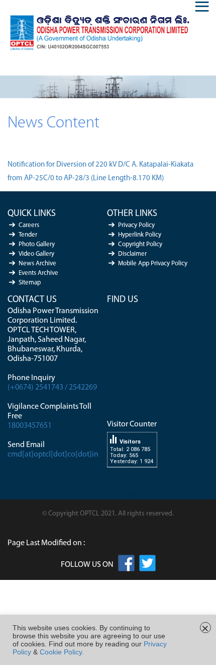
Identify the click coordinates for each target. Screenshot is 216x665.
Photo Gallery (37, 244)
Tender (28, 235)
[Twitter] (147, 565)
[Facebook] (126, 565)
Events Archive (38, 273)
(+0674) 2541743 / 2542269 (52, 388)
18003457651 (30, 426)
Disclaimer (132, 254)
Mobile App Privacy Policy (152, 263)
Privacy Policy (136, 225)
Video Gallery (36, 254)
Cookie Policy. (62, 652)
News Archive (37, 263)
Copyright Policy (140, 244)
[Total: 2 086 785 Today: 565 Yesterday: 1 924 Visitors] (132, 475)
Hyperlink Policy (139, 235)
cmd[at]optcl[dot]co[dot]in (53, 455)
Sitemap (30, 282)
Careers (29, 225)
